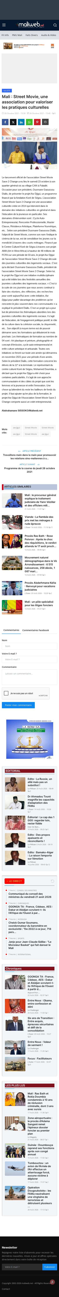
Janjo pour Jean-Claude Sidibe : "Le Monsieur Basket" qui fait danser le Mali (29, 945)
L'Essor (28, 527)
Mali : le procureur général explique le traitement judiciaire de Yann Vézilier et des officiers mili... (40, 500)
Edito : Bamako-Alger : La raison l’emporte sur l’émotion (40, 855)
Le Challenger (33, 1010)
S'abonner (49, 1266)
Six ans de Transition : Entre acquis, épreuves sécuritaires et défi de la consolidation (41, 1024)
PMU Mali (17, 35)
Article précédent (31, 451)
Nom (4, 640)
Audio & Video (48, 35)
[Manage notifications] (52, 1281)
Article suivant (28, 464)
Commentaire (9, 666)
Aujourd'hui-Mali (34, 992)
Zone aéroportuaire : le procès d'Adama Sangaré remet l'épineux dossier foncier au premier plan (40, 1125)
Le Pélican (32, 788)
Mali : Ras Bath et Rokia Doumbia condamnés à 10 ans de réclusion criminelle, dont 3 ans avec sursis (40, 1101)
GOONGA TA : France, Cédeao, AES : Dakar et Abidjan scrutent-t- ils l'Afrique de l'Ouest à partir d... (41, 983)
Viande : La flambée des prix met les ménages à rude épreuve (39, 520)
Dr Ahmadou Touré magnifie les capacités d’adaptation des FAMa (41, 801)
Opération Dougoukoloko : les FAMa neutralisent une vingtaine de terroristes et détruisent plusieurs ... (40, 1197)
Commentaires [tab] (11, 630)
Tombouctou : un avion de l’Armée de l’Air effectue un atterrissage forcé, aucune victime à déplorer (39, 1170)
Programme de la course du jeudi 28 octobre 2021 (29, 470)
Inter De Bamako (34, 827)
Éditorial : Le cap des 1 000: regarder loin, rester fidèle (41, 820)
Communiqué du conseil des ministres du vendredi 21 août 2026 (29, 895)
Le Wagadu (32, 1137)
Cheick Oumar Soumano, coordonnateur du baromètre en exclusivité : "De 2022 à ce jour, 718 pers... (29, 927)
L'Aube (30, 1062)
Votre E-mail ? (9, 653)
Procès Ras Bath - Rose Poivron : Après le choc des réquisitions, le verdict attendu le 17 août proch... (40, 541)
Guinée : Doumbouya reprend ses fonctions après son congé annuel (41, 1149)
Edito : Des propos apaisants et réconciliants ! (39, 838)
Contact (6, 1288)
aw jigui (16, 427)
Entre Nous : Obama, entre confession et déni (40, 1003)
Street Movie (31, 427)
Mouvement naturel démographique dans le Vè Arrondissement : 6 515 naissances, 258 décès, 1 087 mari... (41, 564)
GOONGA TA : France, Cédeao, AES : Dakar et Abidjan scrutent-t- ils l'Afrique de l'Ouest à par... (30, 909)
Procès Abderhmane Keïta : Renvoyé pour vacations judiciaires (40, 586)
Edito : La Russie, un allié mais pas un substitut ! (40, 782)
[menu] (4, 25)
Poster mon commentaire (18, 705)
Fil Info (5, 35)
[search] (55, 25)
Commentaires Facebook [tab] (35, 630)
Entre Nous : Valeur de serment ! (39, 1043)
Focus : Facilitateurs (40, 1058)
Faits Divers (32, 35)
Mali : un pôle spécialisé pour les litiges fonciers (39, 603)
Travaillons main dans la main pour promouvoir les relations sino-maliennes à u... (29, 456)
